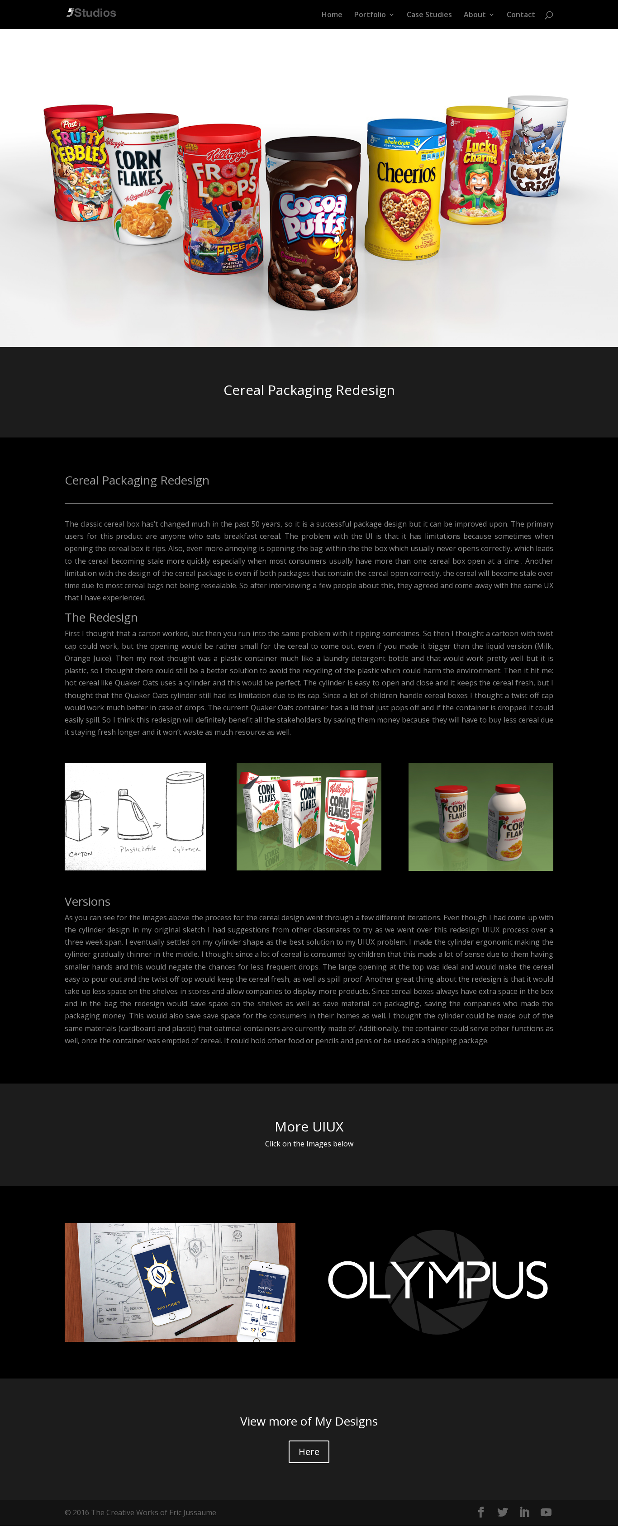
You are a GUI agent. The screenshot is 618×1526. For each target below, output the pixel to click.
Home (332, 15)
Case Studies (429, 15)
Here (309, 1451)
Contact (521, 15)
